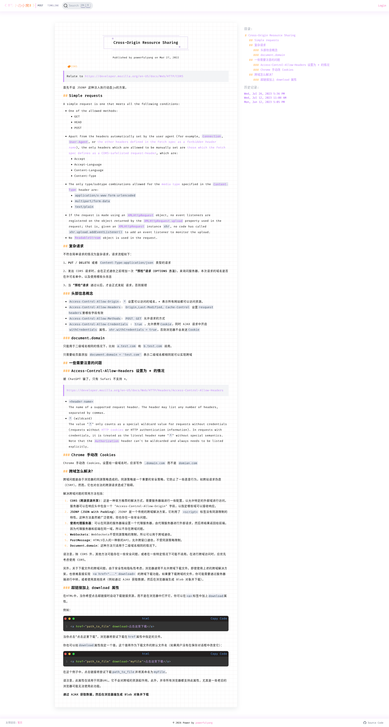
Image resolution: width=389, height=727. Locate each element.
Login (382, 5)
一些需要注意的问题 (264, 60)
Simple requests (264, 40)
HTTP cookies (112, 430)
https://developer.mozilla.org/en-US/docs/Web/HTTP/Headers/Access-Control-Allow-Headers (145, 390)
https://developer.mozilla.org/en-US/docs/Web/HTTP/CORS (134, 76)
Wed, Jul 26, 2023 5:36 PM (264, 93)
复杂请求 (257, 45)
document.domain (269, 55)
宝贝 (19, 722)
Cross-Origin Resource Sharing (270, 35)
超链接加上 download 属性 (275, 80)
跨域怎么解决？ (261, 75)
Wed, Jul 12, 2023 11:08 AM (265, 98)
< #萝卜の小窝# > (20, 5)
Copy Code (219, 618)
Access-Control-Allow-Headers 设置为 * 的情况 (291, 65)
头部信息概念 (265, 50)
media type (171, 184)
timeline (53, 5)
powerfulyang (204, 722)
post (40, 5)
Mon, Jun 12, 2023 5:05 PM (264, 102)
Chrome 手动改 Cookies (273, 70)
